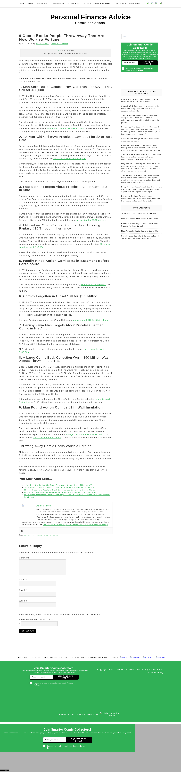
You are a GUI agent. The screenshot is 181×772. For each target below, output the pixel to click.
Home (21, 4)
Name (23, 580)
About (31, 4)
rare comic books (56, 535)
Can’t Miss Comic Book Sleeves (98, 4)
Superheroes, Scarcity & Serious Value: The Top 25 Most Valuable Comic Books (141, 237)
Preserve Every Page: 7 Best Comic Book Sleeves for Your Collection (139, 225)
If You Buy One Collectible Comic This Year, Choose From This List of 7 (58, 485)
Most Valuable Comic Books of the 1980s (139, 219)
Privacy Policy (155, 673)
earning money (42, 535)
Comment (25, 558)
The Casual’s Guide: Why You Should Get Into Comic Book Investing (75, 525)
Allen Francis (42, 44)
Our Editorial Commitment (128, 4)
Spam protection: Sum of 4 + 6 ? (36, 620)
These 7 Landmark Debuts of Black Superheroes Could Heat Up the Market (60, 490)
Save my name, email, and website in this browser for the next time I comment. (60, 615)
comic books (29, 535)
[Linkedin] (21, 530)
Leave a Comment (59, 44)
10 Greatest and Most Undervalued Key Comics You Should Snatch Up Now (60, 492)
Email (23, 590)
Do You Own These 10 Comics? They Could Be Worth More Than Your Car (59, 487)
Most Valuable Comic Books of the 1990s (139, 231)
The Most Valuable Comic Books (66, 4)
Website (23, 601)
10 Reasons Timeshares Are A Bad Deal (138, 214)
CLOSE (4, 770)
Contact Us (42, 4)
